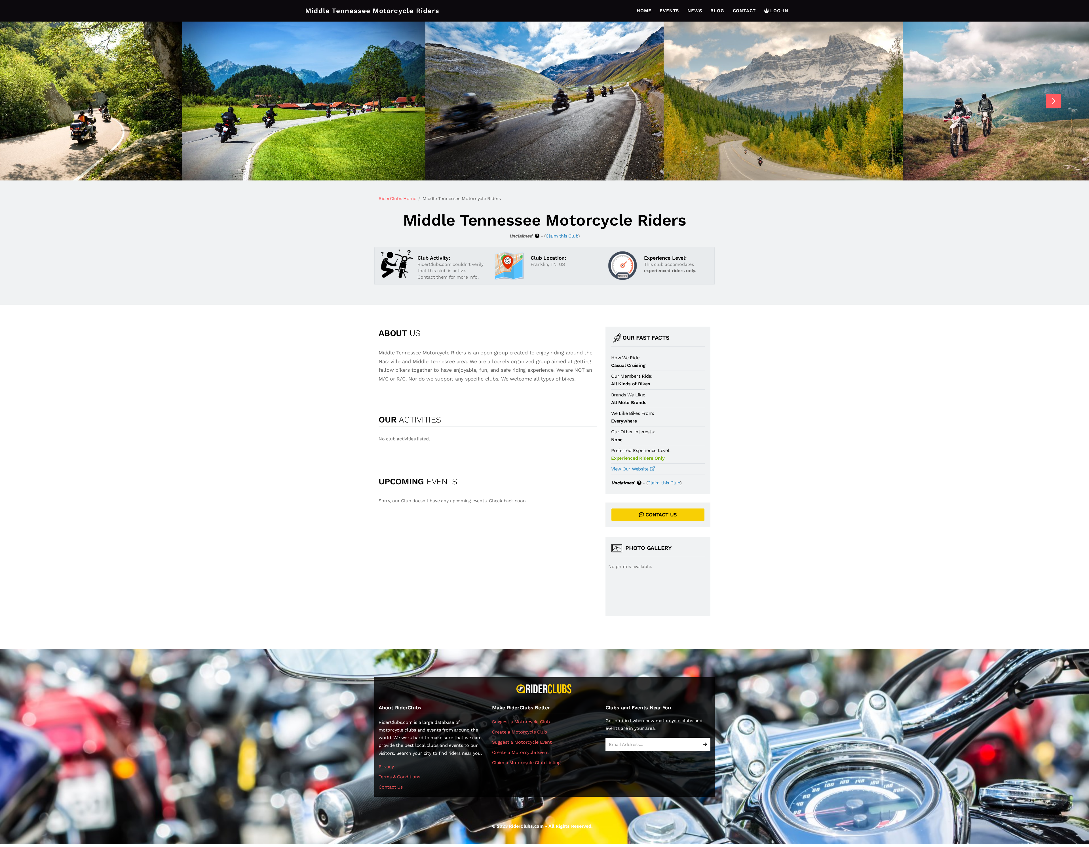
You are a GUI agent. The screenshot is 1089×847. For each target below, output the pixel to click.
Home (644, 10)
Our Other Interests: (633, 431)
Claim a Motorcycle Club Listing (526, 762)
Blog (717, 10)
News (694, 10)
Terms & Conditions (399, 776)
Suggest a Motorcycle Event (522, 742)
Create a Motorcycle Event (520, 752)
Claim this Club (562, 236)
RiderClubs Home (397, 198)
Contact (744, 10)
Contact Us (391, 787)
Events (669, 10)
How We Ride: (626, 357)
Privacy (386, 766)
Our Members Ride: (632, 376)
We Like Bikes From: (632, 413)
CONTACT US (660, 515)
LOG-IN (779, 10)
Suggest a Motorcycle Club (521, 721)
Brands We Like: (628, 395)
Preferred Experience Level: (641, 450)
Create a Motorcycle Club (519, 732)
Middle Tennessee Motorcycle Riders (372, 11)
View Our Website (630, 469)
